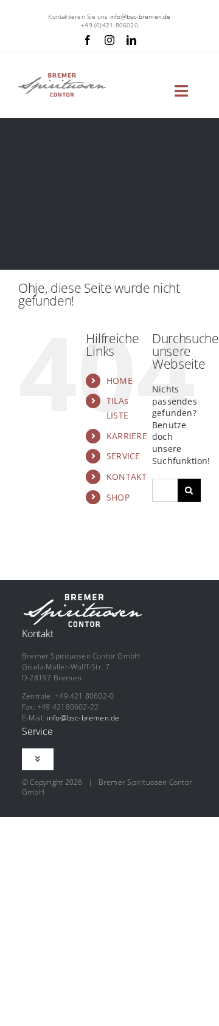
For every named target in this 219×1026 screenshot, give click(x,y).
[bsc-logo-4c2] (62, 77)
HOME (119, 380)
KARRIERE (126, 436)
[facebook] (87, 40)
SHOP (118, 497)
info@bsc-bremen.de (83, 718)
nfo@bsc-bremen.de (141, 16)
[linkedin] (131, 40)
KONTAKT (126, 476)
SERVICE (123, 456)
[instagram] (109, 40)
